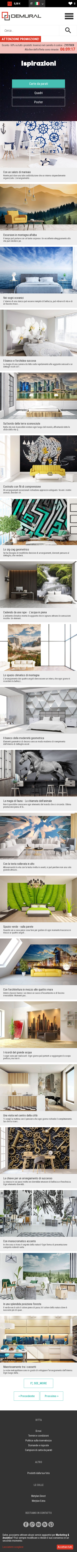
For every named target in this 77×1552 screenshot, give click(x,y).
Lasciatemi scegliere (13, 1547)
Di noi (38, 1431)
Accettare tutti (65, 1547)
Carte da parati (38, 84)
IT (31, 3)
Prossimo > (52, 1396)
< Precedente (26, 1396)
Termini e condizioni (38, 1435)
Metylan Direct (38, 1496)
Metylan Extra (38, 1500)
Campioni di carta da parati (38, 1450)
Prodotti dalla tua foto (38, 1473)
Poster (38, 102)
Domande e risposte (38, 1445)
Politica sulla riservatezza (38, 1440)
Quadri (38, 93)
